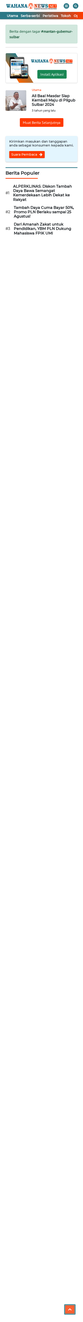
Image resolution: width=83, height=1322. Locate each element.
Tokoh (66, 16)
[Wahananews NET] (32, 6)
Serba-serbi (30, 16)
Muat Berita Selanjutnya (41, 122)
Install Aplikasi (52, 74)
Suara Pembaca (24, 154)
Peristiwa (50, 16)
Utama (12, 16)
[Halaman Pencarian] (75, 6)
